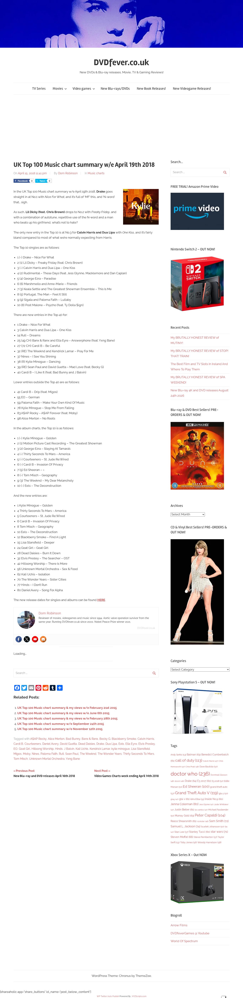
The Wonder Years (110, 753)
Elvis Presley (146, 743)
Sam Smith (219, 821)
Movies (58, 88)
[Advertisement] (121, 127)
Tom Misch (21, 758)
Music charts (96, 173)
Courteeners (33, 743)
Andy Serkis (178, 754)
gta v (184, 799)
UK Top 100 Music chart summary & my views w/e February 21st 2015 (67, 708)
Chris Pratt (192, 766)
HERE (101, 600)
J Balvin (69, 748)
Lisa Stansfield (140, 748)
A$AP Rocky (38, 738)
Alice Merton (56, 738)
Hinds (59, 748)
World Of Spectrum (184, 941)
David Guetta (68, 743)
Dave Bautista (209, 766)
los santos (201, 810)
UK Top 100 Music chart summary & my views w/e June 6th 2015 (63, 713)
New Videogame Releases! (192, 88)
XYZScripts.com (139, 996)
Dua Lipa (111, 743)
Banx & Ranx (90, 738)
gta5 (174, 799)
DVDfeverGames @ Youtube (190, 933)
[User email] (43, 639)
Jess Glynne (206, 804)
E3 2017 (204, 780)
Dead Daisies (86, 743)
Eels (121, 743)
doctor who (190, 774)
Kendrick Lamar (100, 748)
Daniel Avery (50, 743)
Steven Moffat (182, 836)
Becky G (104, 738)
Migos (18, 753)
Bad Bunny (73, 738)
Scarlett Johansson (212, 826)
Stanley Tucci (199, 831)
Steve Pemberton (205, 837)
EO (15, 748)
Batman (194, 754)
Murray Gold (184, 815)
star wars (219, 831)
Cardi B (18, 743)
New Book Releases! (151, 88)
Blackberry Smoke (124, 738)
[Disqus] (86, 830)
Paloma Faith (49, 753)
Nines (35, 753)
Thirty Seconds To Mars (138, 753)
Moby (26, 753)
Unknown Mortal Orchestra (47, 758)
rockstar (202, 821)
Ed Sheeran (196, 786)
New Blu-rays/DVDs (115, 88)
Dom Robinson (68, 173)
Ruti (61, 753)
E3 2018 (217, 781)
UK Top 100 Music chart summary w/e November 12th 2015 (59, 729)
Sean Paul (71, 753)
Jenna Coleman (185, 804)
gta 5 (223, 793)
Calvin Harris (146, 738)
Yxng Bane (73, 758)
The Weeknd (88, 753)
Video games (82, 88)
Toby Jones (188, 842)
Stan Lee (181, 832)
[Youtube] (35, 639)
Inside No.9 (214, 799)
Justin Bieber (184, 809)
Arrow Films (179, 925)
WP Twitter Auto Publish (108, 996)
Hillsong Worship (42, 748)
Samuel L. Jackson (185, 826)
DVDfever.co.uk (121, 62)
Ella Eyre (131, 743)
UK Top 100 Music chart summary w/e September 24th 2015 (60, 724)
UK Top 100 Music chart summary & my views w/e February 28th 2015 (67, 718)
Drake (100, 743)
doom (179, 781)
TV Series (39, 88)
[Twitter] (27, 639)
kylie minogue (120, 748)
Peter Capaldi (210, 815)
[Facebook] (18, 639)
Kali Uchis (82, 748)
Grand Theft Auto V (196, 793)
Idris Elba (197, 799)
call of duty (188, 760)
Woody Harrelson (209, 842)
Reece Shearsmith (183, 821)
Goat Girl (24, 748)
